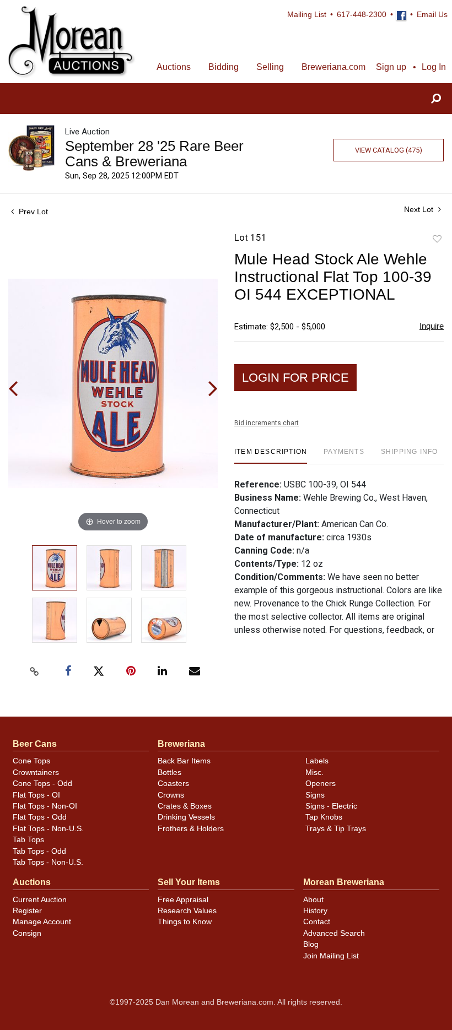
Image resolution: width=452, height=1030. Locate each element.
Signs (315, 795)
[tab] (270, 456)
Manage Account (42, 922)
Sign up (391, 67)
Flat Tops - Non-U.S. (48, 829)
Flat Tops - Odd (40, 817)
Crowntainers (36, 772)
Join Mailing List (331, 956)
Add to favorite (437, 239)
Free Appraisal (183, 900)
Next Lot (419, 209)
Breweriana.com (333, 67)
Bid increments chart (266, 423)
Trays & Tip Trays (335, 829)
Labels (317, 761)
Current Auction (40, 900)
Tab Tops (28, 840)
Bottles (169, 772)
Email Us (432, 14)
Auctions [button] (174, 67)
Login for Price (295, 377)
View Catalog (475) (388, 150)
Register (27, 911)
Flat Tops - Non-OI (45, 806)
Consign (27, 933)
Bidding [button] (223, 67)
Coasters (173, 783)
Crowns (171, 795)
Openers (320, 783)
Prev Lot (32, 211)
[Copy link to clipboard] (34, 671)
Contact (316, 922)
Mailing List (306, 14)
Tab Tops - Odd (39, 851)
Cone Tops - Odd (42, 783)
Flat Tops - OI (36, 795)
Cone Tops (31, 761)
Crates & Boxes (185, 806)
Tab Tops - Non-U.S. (48, 862)
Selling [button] (270, 67)
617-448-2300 (361, 14)
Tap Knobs (323, 817)
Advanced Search (334, 933)
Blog (311, 944)
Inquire (431, 325)
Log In (434, 67)
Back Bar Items (184, 761)
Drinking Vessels (186, 817)
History (315, 911)
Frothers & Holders (191, 829)
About (313, 900)
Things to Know (185, 922)
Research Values (187, 911)
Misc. (314, 772)
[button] (436, 99)
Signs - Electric (331, 806)
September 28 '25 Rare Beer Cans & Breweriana (154, 154)
